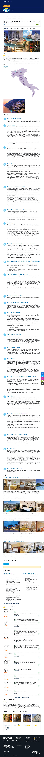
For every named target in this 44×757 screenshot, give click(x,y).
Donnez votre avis (26, 697)
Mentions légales (28, 742)
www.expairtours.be (6, 743)
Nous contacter (36, 740)
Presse (17, 741)
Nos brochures (18, 742)
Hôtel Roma (36, 724)
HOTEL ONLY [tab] (12, 564)
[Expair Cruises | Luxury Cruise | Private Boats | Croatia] (36, 752)
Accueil (4, 17)
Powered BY (34, 755)
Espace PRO (6, 5)
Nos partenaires (19, 745)
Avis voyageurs (32, 28)
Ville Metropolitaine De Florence (12, 17)
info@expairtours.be (6, 744)
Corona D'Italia (25, 724)
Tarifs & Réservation (24, 28)
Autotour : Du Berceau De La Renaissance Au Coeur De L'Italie (7, 727)
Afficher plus (16, 615)
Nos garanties (18, 744)
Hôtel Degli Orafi (16, 724)
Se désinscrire (36, 742)
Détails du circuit (13, 28)
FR (3, 3)
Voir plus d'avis (18, 697)
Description (6, 28)
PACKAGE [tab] (6, 564)
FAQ (34, 739)
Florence (20, 17)
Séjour (18, 28)
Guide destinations (37, 741)
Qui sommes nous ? (19, 740)
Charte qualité (27, 746)
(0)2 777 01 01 (8, 1)
